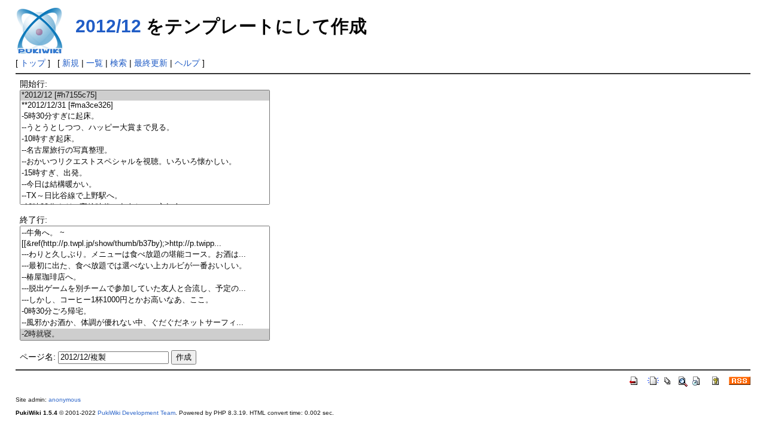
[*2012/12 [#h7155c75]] (144, 95)
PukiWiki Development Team (136, 412)
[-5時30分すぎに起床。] (144, 116)
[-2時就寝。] (144, 334)
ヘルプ (187, 63)
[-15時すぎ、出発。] (144, 173)
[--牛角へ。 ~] (144, 233)
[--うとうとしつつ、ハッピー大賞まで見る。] (144, 127)
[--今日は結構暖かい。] (144, 184)
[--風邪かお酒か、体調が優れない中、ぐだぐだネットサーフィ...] (144, 323)
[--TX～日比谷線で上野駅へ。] (144, 196)
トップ (32, 63)
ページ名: (38, 357)
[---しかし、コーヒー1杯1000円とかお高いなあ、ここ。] (144, 300)
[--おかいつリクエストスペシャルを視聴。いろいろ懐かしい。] (144, 162)
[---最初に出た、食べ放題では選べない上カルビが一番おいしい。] (144, 266)
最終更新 (151, 63)
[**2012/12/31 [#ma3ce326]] (144, 106)
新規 (70, 63)
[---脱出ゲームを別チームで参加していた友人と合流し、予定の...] (144, 289)
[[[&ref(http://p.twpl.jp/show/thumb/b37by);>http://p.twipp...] (144, 244)
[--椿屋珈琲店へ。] (144, 277)
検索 (118, 63)
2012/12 (108, 26)
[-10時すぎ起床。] (144, 139)
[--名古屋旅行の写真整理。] (144, 150)
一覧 (94, 63)
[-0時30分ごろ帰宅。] (144, 311)
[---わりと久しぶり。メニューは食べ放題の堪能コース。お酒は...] (144, 254)
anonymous (64, 399)
